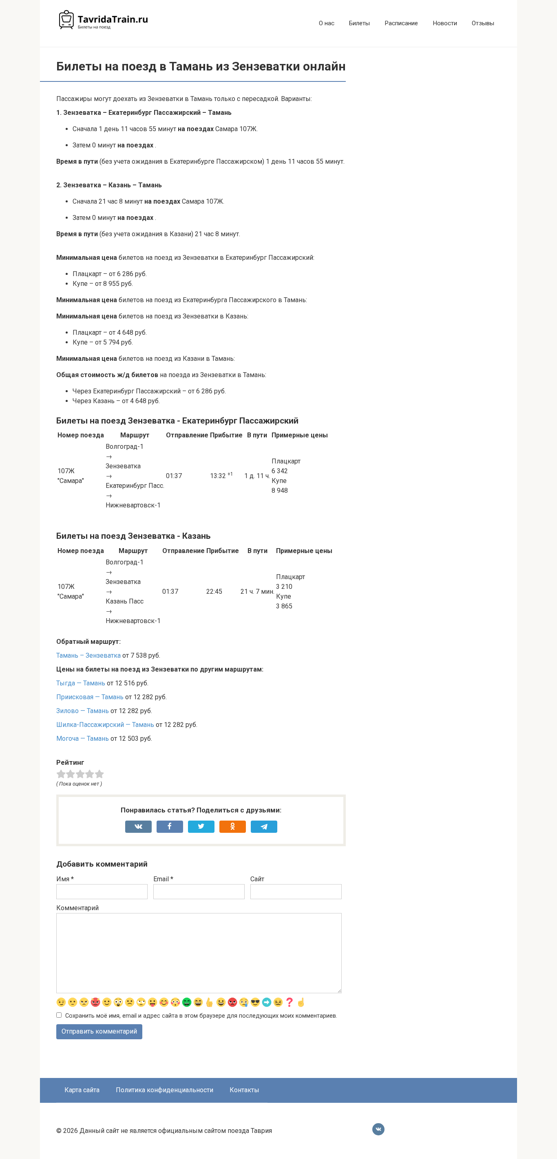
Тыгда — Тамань (80, 683)
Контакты (244, 1090)
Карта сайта (81, 1090)
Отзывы (483, 23)
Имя (65, 879)
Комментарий (77, 908)
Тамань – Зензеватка (88, 655)
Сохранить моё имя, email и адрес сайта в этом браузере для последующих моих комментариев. (201, 1015)
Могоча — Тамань (82, 738)
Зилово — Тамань (82, 711)
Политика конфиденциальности (164, 1090)
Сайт (257, 879)
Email (163, 879)
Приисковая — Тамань (90, 697)
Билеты (359, 23)
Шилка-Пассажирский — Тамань (105, 725)
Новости (445, 23)
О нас (326, 23)
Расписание (401, 23)
